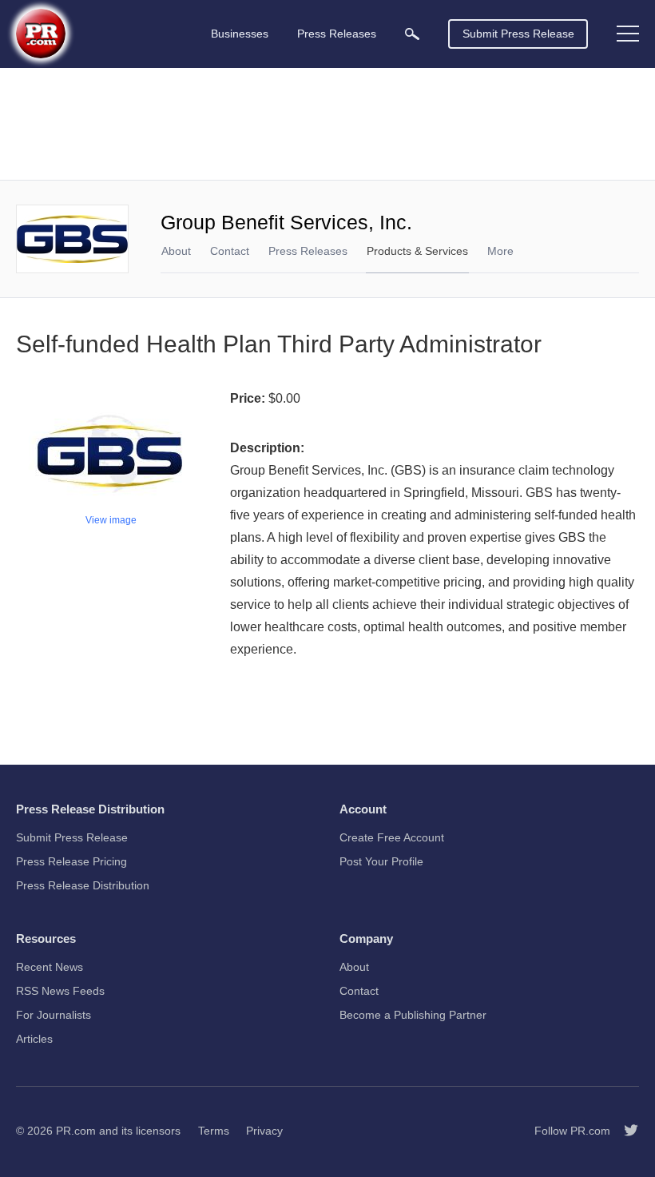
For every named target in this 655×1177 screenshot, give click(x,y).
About (176, 251)
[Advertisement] (327, 124)
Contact (229, 251)
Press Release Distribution (82, 885)
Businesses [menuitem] (239, 33)
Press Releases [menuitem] (336, 33)
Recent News (49, 966)
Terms (213, 1130)
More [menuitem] (500, 251)
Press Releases (307, 251)
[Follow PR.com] (624, 1130)
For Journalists (53, 1014)
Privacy (264, 1130)
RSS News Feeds (60, 990)
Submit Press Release (518, 33)
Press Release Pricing (71, 861)
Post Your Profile (381, 861)
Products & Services (417, 251)
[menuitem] (412, 34)
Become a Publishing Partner (412, 1014)
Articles (34, 1038)
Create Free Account (391, 837)
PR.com (76, 1130)
